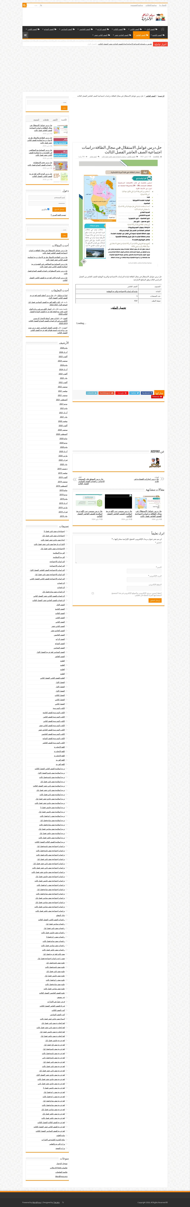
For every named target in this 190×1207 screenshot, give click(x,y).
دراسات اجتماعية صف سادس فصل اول (50, 898)
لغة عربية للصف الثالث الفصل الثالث (51, 1122)
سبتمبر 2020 (62, 430)
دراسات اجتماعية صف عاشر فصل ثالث (114, 157)
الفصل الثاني (60, 700)
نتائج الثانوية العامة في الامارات (53, 1140)
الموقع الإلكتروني (155, 584)
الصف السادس (66, 29)
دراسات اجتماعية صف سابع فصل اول (51, 889)
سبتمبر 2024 (62, 361)
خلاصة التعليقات (61, 1172)
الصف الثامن (32, 29)
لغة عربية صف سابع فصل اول (54, 1101)
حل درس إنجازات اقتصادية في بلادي (146, 479)
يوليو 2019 (63, 490)
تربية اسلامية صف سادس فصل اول (52, 829)
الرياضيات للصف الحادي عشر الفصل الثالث (48, 600)
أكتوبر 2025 (63, 356)
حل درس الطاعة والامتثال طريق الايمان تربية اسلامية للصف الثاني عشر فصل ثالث (39, 140)
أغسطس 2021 (61, 400)
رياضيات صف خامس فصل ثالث (53, 933)
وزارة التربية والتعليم (57, 1144)
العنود (65, 318)
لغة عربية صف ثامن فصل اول (54, 1062)
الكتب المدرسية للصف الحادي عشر (51, 730)
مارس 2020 (63, 456)
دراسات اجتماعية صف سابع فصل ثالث (50, 894)
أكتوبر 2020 (63, 426)
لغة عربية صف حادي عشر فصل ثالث (51, 1079)
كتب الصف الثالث (58, 1010)
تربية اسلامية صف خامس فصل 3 (52, 807)
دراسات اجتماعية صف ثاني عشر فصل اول (49, 864)
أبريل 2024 (63, 369)
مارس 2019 (63, 507)
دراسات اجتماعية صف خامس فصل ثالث (50, 881)
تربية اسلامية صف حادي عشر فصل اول (50, 799)
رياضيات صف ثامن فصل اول (54, 928)
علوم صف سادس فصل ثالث (54, 989)
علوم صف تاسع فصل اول (55, 963)
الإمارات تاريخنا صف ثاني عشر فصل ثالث (49, 544)
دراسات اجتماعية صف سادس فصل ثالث (49, 907)
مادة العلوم (60, 1135)
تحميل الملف (118, 307)
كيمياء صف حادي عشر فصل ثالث (52, 1019)
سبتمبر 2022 (62, 387)
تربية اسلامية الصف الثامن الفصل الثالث (50, 769)
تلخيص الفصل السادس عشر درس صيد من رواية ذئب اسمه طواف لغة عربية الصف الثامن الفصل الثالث (47, 330)
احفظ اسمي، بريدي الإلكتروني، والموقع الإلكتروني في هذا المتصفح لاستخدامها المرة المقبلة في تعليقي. (137, 594)
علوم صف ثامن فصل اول (55, 971)
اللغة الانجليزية (59, 747)
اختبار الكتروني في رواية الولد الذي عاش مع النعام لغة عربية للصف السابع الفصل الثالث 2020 (48, 311)
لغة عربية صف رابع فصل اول (54, 1092)
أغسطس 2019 (61, 486)
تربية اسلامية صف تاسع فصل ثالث (52, 777)
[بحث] (24, 5)
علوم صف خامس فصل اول (55, 976)
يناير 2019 (63, 516)
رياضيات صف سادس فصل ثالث (53, 945)
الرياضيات (61, 583)
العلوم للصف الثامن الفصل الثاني (52, 678)
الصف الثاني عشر (101, 35)
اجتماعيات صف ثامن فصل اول (53, 536)
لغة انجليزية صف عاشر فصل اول (53, 1036)
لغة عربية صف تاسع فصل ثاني (53, 1058)
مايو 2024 (63, 365)
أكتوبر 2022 (63, 382)
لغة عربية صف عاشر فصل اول (53, 1114)
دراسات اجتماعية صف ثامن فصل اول (51, 859)
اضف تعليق (93, 157)
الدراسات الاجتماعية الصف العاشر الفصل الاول (47, 570)
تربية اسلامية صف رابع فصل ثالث (52, 816)
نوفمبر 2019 (62, 473)
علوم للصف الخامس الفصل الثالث (52, 993)
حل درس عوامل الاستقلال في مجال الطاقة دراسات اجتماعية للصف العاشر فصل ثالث (148, 513)
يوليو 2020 (63, 438)
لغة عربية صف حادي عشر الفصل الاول (50, 1075)
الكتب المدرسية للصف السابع (54, 738)
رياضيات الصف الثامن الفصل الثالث (51, 920)
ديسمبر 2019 (62, 469)
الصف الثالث (118, 29)
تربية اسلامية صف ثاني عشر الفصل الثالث (49, 786)
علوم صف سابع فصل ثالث (55, 984)
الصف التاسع (157, 35)
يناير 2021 (63, 417)
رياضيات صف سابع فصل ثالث (54, 941)
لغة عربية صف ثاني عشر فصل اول (52, 1071)
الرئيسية (162, 29)
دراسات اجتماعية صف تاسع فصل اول (51, 846)
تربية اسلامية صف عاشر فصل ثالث (52, 838)
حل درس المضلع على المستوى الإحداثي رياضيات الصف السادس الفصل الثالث (91, 480)
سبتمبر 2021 (62, 395)
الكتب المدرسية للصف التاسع (54, 713)
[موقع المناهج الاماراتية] (152, 16)
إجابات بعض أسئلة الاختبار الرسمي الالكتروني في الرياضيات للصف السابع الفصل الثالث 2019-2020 (48, 320)
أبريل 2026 (63, 352)
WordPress (36, 1202)
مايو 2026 (63, 348)
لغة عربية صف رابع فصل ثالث (54, 1097)
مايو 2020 (63, 447)
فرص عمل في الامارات (56, 1002)
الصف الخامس (84, 29)
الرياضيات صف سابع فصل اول (53, 592)
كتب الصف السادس (57, 1015)
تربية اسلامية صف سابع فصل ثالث (52, 825)
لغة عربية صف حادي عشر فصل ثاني (51, 1084)
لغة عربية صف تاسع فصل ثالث (53, 1053)
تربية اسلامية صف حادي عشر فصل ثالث (50, 803)
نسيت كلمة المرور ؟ (58, 215)
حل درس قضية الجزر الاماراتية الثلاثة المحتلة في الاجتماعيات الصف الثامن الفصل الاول (119, 44)
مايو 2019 (63, 499)
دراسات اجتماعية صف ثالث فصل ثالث (50, 855)
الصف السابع (49, 29)
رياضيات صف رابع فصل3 (55, 937)
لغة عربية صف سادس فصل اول (53, 1109)
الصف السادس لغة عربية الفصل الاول (51, 652)
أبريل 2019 (63, 503)
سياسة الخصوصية (137, 5)
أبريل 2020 (63, 451)
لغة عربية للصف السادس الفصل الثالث (50, 1131)
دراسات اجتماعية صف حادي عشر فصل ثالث (48, 872)
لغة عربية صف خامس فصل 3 (54, 1088)
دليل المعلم (60, 915)
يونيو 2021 (63, 404)
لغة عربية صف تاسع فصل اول (54, 1049)
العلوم (62, 661)
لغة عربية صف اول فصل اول (54, 1045)
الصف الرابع (101, 29)
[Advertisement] (95, 69)
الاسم (159, 567)
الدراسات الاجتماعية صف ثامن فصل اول (50, 574)
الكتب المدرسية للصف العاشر (54, 743)
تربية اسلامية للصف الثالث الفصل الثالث (50, 842)
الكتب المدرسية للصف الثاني (54, 721)
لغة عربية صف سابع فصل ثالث (53, 1105)
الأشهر (55, 120)
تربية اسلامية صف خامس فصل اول (52, 812)
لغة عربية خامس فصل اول (55, 1040)
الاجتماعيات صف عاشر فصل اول (52, 549)
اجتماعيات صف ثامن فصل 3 (54, 531)
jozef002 (156, 157)
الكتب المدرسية (59, 708)
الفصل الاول (60, 682)
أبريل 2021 (63, 413)
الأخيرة (64, 120)
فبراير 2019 (63, 512)
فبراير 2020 (63, 460)
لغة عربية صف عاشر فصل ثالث (53, 1118)
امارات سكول (62, 295)
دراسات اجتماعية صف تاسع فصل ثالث (50, 851)
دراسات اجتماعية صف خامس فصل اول (50, 876)
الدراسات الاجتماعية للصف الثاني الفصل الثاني (47, 579)
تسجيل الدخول (61, 1163)
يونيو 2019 (63, 495)
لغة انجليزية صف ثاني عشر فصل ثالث (51, 1027)
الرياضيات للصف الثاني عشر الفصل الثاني (49, 596)
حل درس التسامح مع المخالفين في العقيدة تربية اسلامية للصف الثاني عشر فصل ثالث (40, 152)
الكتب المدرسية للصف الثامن (54, 717)
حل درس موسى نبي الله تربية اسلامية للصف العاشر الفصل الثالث (119, 513)
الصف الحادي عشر (122, 35)
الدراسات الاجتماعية (57, 561)
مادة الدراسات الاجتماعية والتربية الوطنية (122, 291)
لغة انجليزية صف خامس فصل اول (52, 1032)
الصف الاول (150, 29)
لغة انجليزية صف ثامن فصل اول (53, 1023)
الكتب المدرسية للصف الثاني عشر (52, 725)
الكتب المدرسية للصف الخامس (53, 734)
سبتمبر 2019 (62, 482)
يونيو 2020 (63, 443)
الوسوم (36, 120)
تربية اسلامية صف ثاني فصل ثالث (52, 794)
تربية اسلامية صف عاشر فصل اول (52, 833)
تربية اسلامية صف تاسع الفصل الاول (51, 773)
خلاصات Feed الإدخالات (58, 1168)
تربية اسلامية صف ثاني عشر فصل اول (50, 790)
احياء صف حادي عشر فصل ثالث (53, 540)
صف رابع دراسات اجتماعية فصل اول (51, 958)
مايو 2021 (63, 408)
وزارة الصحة (60, 1148)
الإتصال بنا (162, 5)
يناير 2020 (63, 464)
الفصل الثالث (60, 695)
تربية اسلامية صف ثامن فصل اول (52, 782)
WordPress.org (61, 1176)
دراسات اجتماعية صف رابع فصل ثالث (51, 885)
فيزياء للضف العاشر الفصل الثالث (52, 1006)
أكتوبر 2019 (63, 477)
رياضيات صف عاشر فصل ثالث (53, 950)
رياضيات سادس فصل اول (55, 924)
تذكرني (44, 209)
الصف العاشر (141, 35)
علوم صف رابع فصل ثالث (55, 980)
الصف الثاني (134, 29)
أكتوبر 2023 (63, 374)
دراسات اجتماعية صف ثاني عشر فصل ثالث (48, 868)
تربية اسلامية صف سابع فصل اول (52, 820)
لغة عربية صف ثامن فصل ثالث (53, 1066)
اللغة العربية (60, 760)
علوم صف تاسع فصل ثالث (55, 967)
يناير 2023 (63, 378)
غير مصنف (61, 997)
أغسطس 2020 (61, 434)
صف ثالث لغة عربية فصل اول (54, 954)
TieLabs (56, 1202)
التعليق (158, 543)
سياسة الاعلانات (151, 5)
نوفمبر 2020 (62, 421)
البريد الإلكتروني (155, 576)
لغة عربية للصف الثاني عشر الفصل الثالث (49, 1127)
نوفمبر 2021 (62, 391)
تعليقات (46, 120)
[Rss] (41, 5)
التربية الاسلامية (59, 553)
